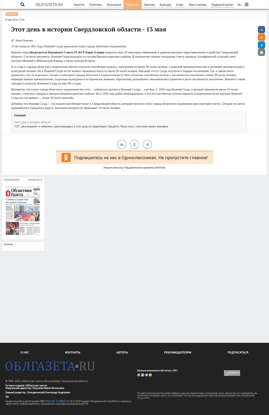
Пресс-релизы (197, 4)
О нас (25, 352)
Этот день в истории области (32, 122)
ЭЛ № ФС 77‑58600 (55, 401)
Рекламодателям (177, 352)
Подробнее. (143, 397)
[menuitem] (79, 4)
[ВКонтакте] (261, 29)
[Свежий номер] (23, 211)
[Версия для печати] (261, 52)
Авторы (122, 352)
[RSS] (150, 375)
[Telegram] (261, 45)
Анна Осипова (24, 40)
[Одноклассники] (261, 37)
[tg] (147, 144)
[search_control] (22, 4)
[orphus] (232, 373)
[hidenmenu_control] (246, 4)
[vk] (121, 144)
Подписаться (237, 352)
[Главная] (49, 4)
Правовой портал (222, 4)
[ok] (134, 144)
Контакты (72, 352)
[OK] (142, 375)
